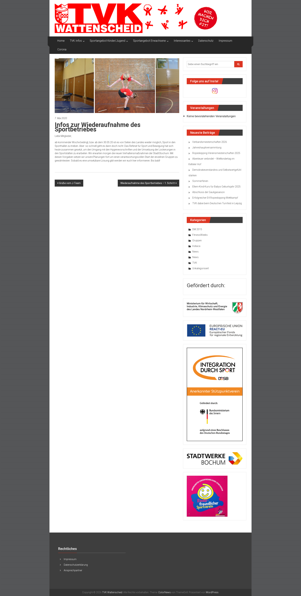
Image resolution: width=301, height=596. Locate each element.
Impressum (225, 40)
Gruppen (197, 240)
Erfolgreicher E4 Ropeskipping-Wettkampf (215, 197)
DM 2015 (197, 229)
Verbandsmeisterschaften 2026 (209, 142)
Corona (61, 49)
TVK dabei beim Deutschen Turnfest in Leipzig (217, 203)
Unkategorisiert (200, 268)
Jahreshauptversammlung (206, 147)
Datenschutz (205, 40)
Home (61, 40)
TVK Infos (76, 40)
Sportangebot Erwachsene (149, 40)
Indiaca (196, 246)
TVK (194, 262)
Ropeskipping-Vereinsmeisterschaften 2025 (216, 153)
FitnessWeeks (200, 234)
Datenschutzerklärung (76, 564)
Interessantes (182, 40)
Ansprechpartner (73, 570)
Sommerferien (200, 181)
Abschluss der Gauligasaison (208, 192)
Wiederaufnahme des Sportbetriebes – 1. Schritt (147, 183)
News (195, 251)
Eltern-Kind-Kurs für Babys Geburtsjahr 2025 (216, 186)
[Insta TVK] (215, 90)
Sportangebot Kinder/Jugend (107, 40)
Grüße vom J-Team (70, 183)
